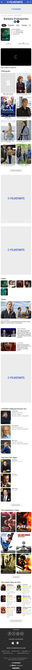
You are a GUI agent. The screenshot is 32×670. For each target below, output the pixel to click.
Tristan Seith (15, 411)
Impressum (14, 658)
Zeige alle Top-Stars (16, 505)
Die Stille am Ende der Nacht (24, 93)
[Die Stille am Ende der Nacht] (23, 83)
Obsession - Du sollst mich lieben (26, 596)
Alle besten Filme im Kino (16, 620)
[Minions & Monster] (3, 610)
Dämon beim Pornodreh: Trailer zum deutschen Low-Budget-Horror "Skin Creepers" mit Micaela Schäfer (24, 347)
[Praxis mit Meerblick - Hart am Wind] (8, 130)
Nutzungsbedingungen (22, 658)
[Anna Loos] (6, 447)
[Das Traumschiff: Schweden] (8, 154)
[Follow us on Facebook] (10, 633)
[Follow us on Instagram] (18, 633)
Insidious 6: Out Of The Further (26, 608)
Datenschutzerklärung (12, 659)
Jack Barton (14, 459)
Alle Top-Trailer (16, 577)
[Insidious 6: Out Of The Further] (18, 610)
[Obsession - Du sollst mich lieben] (18, 598)
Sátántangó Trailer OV (23, 551)
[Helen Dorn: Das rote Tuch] (23, 107)
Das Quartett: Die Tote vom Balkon (23, 141)
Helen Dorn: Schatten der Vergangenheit (20, 415)
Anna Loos (14, 440)
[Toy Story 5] (18, 587)
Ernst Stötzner (15, 425)
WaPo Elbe (8, 117)
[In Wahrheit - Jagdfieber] (23, 154)
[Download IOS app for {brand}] (14, 642)
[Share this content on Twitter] (18, 21)
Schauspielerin (10, 15)
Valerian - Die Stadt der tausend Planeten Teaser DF (8, 551)
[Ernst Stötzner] (6, 432)
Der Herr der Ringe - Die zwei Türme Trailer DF (8, 572)
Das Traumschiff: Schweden (8, 164)
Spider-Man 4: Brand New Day (10, 585)
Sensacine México (21, 653)
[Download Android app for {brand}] (18, 642)
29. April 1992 (19, 32)
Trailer (8, 594)
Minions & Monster (11, 607)
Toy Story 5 (25, 584)
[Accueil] (15, 2)
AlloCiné (4, 651)
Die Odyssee (10, 596)
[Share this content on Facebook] (15, 21)
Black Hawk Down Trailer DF (24, 572)
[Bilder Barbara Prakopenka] (4, 284)
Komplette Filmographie (16, 170)
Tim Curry (14, 474)
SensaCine (14, 651)
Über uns (6, 658)
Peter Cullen (15, 488)
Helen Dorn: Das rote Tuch (24, 117)
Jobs (10, 658)
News (3, 299)
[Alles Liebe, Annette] (8, 83)
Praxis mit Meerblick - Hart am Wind (8, 141)
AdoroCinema (6, 653)
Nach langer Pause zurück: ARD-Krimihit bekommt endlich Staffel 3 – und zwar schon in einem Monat (15, 322)
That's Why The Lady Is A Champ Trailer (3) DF (8, 530)
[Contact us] (22, 633)
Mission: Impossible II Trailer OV (24, 530)
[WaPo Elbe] (8, 107)
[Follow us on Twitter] (14, 633)
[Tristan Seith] (6, 417)
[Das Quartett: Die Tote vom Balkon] (23, 130)
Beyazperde (25, 651)
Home (2, 15)
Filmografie (5, 71)
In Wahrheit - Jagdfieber (24, 164)
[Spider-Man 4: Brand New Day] (3, 587)
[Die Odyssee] (3, 598)
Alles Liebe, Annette (8, 93)
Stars (6, 15)
